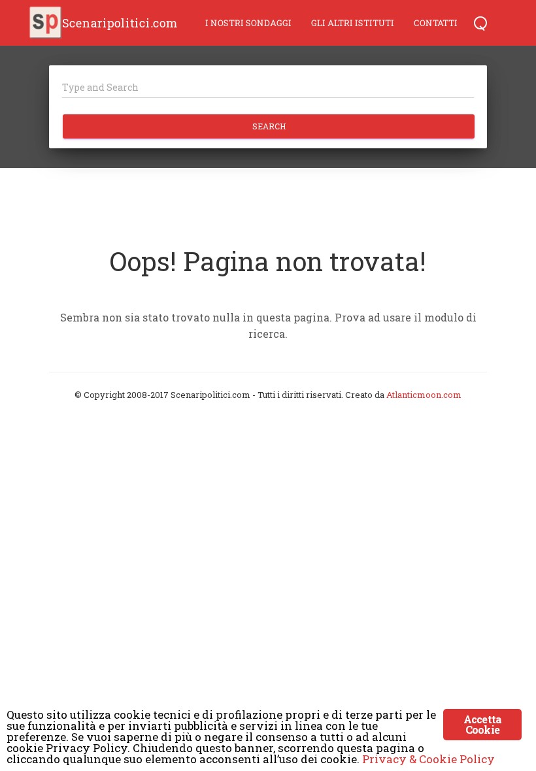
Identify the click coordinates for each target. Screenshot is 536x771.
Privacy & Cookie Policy (428, 758)
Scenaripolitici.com (120, 23)
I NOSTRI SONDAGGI (248, 23)
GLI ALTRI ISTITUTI (352, 23)
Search (269, 126)
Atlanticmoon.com (423, 395)
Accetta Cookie (482, 724)
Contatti (436, 23)
